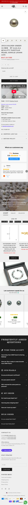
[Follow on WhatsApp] (9, 488)
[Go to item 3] (12, 40)
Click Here (15, 2)
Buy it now (14, 80)
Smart (13, 213)
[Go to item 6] (25, 40)
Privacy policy (4, 482)
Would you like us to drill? (7, 68)
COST (5, 213)
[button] (1, 171)
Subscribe (6, 469)
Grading (21, 213)
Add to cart (14, 76)
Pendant (17, 221)
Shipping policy (5, 479)
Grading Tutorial (14, 101)
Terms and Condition (6, 477)
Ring (11, 221)
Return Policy (4, 484)
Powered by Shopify (19, 495)
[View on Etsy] (4, 166)
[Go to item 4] (16, 40)
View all (14, 257)
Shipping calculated (10, 59)
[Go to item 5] (21, 40)
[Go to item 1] (3, 40)
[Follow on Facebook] (2, 488)
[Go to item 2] (8, 40)
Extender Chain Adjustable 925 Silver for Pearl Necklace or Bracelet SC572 (9, 247)
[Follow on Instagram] (5, 488)
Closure (4, 221)
